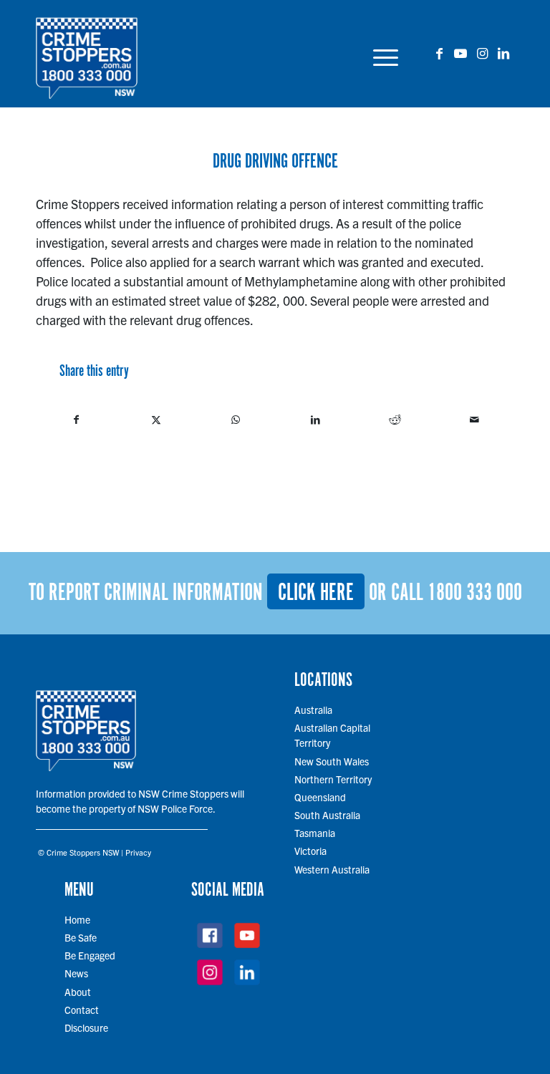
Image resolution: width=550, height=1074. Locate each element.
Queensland (320, 796)
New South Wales (331, 761)
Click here (316, 593)
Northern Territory (333, 779)
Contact (81, 1009)
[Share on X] (156, 419)
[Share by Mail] (474, 419)
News (76, 973)
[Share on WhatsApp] (235, 419)
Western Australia (332, 869)
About (77, 991)
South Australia (327, 814)
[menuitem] (382, 53)
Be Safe (80, 937)
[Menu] (382, 53)
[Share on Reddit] (394, 419)
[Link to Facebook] (439, 53)
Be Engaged (89, 955)
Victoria (310, 850)
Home (77, 919)
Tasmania (314, 832)
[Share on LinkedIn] (315, 419)
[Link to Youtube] (460, 53)
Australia (313, 709)
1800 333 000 (475, 593)
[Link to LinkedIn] (503, 53)
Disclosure (86, 1027)
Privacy (138, 852)
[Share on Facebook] (76, 419)
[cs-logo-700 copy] (87, 53)
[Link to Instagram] (482, 53)
